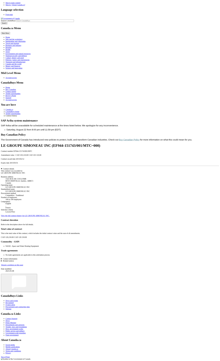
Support (8, 98)
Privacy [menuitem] (8, 353)
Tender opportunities (13, 94)
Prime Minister (11, 323)
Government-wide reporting (16, 333)
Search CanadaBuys (8, 21)
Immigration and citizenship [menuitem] (16, 41)
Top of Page (5, 357)
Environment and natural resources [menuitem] (18, 54)
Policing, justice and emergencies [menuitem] (17, 60)
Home (8, 87)
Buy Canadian (11, 89)
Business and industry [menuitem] (13, 45)
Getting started (11, 92)
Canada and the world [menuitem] (13, 64)
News (8, 321)
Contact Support (11, 319)
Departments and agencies (15, 325)
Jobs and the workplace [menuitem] (14, 39)
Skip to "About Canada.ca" (15, 5)
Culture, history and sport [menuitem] (15, 58)
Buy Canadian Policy (129, 140)
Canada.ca (9, 109)
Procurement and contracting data (18, 307)
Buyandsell (10, 303)
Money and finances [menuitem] (13, 66)
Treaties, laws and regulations (16, 327)
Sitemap (8, 309)
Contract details (8, 169)
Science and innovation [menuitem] (14, 68)
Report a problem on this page (12, 265)
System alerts (10, 305)
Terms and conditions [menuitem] (13, 351)
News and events (12, 301)
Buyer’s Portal (11, 96)
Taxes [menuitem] (8, 52)
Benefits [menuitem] (8, 47)
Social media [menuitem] (10, 345)
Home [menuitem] (8, 37)
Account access (11, 78)
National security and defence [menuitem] (16, 56)
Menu (5, 33)
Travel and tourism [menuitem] (12, 43)
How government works (14, 329)
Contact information (10, 259)
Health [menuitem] (8, 50)
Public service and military (15, 331)
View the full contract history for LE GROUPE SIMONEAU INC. (25, 216)
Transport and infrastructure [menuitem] (15, 62)
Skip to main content (13, 3)
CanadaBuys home (12, 112)
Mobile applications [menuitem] (13, 347)
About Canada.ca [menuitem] (12, 349)
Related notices (8, 261)
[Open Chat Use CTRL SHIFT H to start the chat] (19, 283)
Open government (12, 335)
